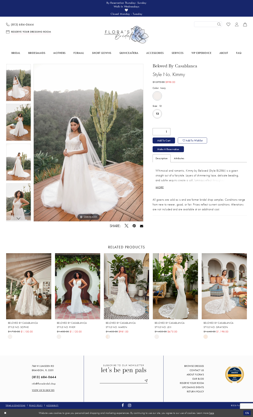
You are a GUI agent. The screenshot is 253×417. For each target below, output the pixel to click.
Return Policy (195, 391)
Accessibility (52, 405)
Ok (247, 413)
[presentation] (28, 286)
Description (162, 158)
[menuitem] (20, 24)
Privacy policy (36, 405)
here (211, 413)
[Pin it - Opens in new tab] (134, 226)
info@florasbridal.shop (44, 383)
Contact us (197, 370)
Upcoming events (193, 387)
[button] (237, 24)
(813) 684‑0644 (44, 377)
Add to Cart (163, 140)
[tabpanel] (18, 84)
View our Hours (43, 390)
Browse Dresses (194, 366)
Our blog (198, 378)
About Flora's (195, 374)
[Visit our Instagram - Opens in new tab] (130, 405)
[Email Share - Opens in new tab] (141, 226)
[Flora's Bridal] (126, 34)
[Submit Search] (219, 24)
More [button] (160, 187)
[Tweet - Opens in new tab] (126, 226)
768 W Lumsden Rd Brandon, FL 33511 (43, 368)
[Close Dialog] (5, 413)
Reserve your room (192, 383)
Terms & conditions (15, 405)
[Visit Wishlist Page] (228, 24)
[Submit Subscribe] (145, 380)
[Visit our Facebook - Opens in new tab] (122, 405)
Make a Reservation (168, 149)
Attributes (179, 158)
